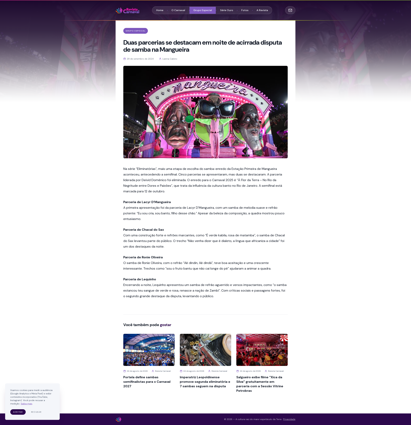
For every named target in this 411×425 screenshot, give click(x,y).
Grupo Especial (202, 10)
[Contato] (290, 10)
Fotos (244, 10)
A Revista (262, 10)
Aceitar (18, 412)
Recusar (36, 412)
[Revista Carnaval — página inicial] (127, 10)
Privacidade (289, 419)
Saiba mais (26, 403)
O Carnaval (178, 10)
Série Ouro (226, 10)
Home (159, 10)
